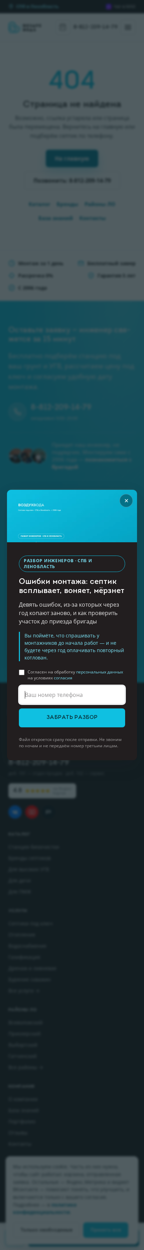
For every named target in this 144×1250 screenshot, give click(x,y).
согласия (63, 678)
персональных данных (99, 672)
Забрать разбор (72, 717)
